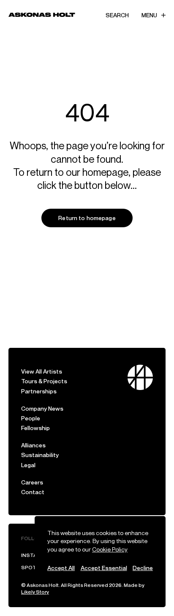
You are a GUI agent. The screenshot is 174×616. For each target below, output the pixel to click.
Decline (143, 567)
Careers (32, 482)
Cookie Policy (110, 549)
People (30, 418)
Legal (28, 464)
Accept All (61, 567)
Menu (149, 15)
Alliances (33, 445)
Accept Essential (104, 567)
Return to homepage (87, 217)
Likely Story (35, 592)
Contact (32, 491)
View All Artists (41, 371)
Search (117, 15)
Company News (42, 408)
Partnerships (39, 391)
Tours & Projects (44, 381)
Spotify (32, 567)
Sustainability (40, 454)
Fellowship (35, 427)
